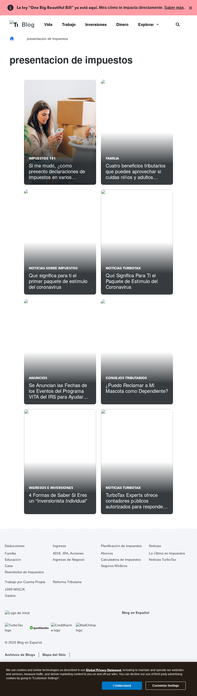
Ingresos (59, 546)
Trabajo (69, 24)
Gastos (10, 595)
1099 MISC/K (15, 589)
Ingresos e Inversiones (51, 488)
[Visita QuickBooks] (39, 627)
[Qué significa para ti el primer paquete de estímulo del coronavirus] (60, 242)
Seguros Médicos (114, 566)
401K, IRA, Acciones (68, 553)
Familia (112, 158)
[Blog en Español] (12, 38)
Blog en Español (135, 613)
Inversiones (96, 24)
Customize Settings (165, 685)
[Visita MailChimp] (87, 628)
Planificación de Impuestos (121, 546)
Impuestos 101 (42, 158)
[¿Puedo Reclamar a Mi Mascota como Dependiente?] (137, 351)
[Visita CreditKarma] (62, 628)
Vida (48, 24)
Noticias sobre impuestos (53, 268)
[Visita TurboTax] (16, 628)
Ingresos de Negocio (68, 559)
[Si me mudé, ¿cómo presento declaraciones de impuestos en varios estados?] (60, 132)
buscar (177, 24)
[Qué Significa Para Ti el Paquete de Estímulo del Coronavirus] (137, 242)
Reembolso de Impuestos (24, 572)
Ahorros (107, 553)
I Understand (122, 685)
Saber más (174, 8)
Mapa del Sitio (54, 655)
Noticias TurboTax (123, 268)
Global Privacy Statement (103, 670)
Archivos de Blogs (20, 655)
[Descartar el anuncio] (189, 8)
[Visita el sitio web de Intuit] (51, 613)
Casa (9, 566)
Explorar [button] (146, 24)
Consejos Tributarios (126, 378)
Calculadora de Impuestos (121, 559)
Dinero (122, 24)
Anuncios (38, 378)
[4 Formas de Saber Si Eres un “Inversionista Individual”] (60, 461)
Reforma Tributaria (67, 582)
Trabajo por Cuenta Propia (25, 582)
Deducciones (15, 546)
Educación (13, 559)
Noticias (155, 546)
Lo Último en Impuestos (167, 553)
